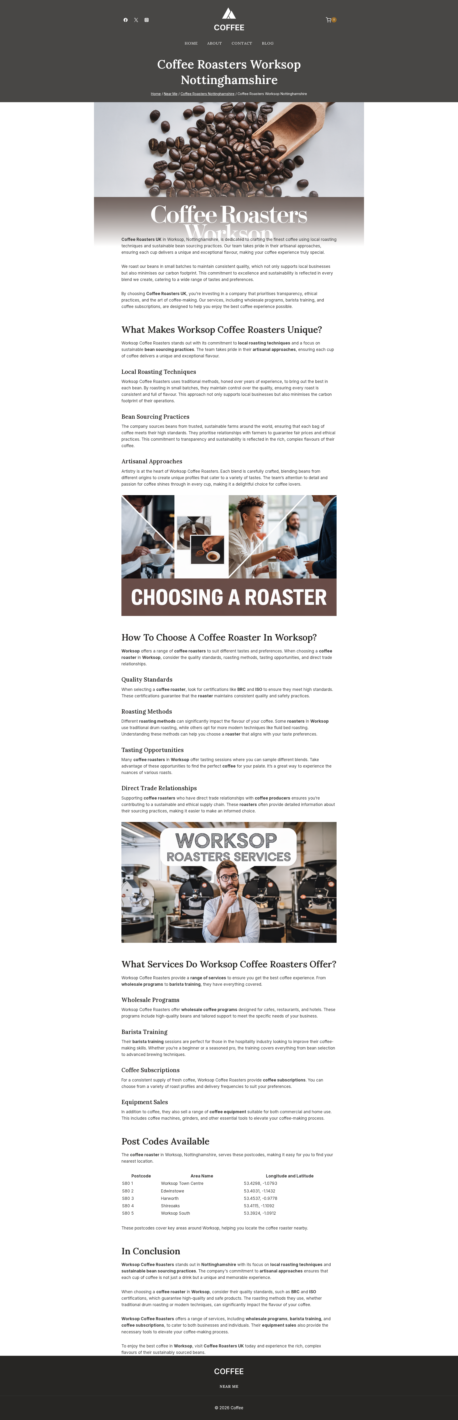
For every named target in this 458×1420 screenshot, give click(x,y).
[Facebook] (125, 20)
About (214, 43)
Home (191, 43)
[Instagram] (146, 20)
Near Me (229, 1386)
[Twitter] (136, 20)
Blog (268, 43)
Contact (242, 43)
